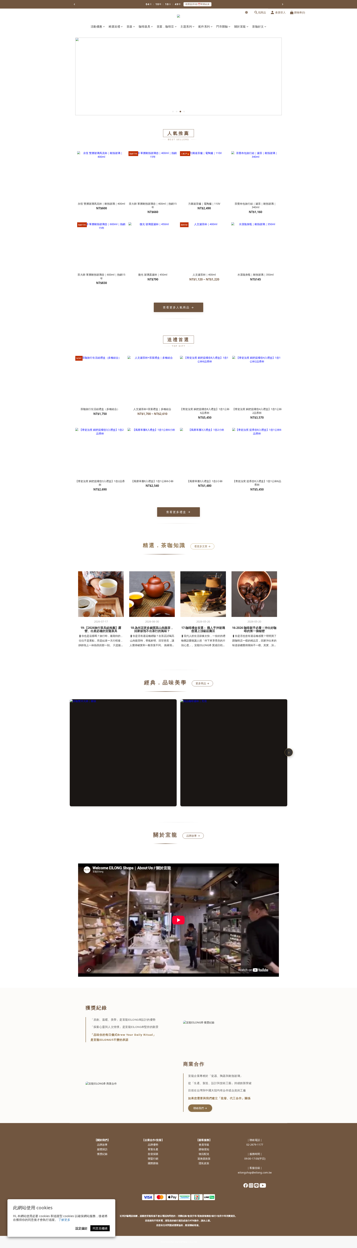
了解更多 (64, 1220)
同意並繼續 (100, 1228)
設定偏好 (81, 1228)
